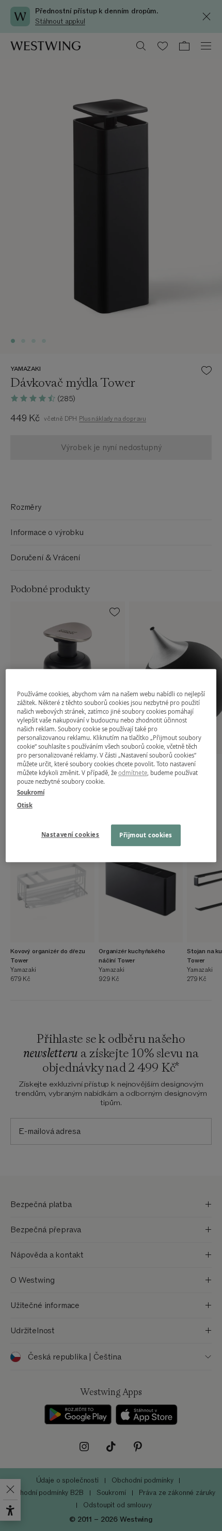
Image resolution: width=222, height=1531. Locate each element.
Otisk (25, 805)
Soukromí (30, 792)
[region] (111, 766)
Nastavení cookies (70, 834)
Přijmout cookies (145, 835)
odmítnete (132, 773)
